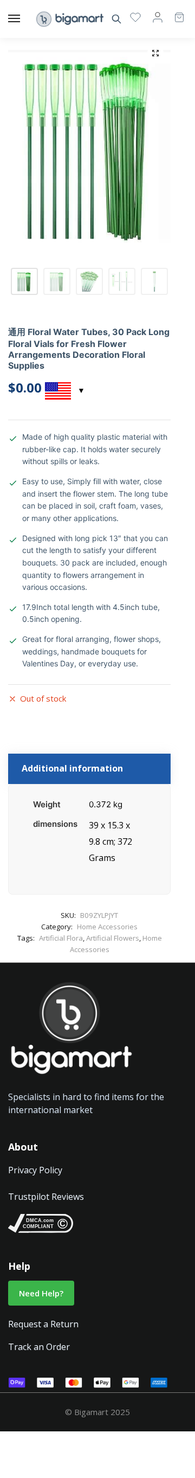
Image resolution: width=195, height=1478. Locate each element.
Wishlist (135, 16)
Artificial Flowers (112, 938)
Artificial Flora (61, 938)
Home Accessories (107, 926)
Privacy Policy (35, 1170)
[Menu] (24, 19)
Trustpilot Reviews (46, 1197)
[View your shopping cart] (174, 12)
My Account (157, 16)
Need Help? (41, 1293)
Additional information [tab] (72, 768)
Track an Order (39, 1347)
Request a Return (43, 1324)
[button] (155, 53)
